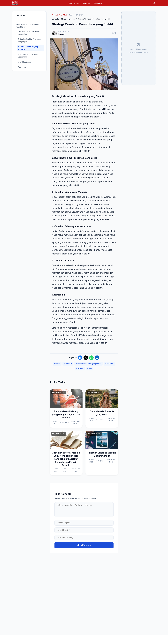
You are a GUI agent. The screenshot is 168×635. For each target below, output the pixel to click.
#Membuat (68, 364)
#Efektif (57, 364)
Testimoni (86, 3)
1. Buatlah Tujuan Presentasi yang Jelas (29, 32)
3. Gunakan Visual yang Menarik (28, 48)
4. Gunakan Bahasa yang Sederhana (28, 55)
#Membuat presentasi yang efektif (88, 364)
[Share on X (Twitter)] (86, 357)
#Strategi (79, 368)
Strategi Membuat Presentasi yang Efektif (27, 25)
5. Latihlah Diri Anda (25, 62)
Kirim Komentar (84, 545)
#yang (89, 368)
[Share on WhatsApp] (91, 357)
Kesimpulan (22, 67)
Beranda (55, 19)
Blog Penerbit (74, 3)
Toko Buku (98, 3)
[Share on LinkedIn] (97, 357)
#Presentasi (109, 364)
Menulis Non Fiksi (68, 19)
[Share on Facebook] (80, 357)
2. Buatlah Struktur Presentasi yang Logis (29, 40)
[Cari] (154, 3)
